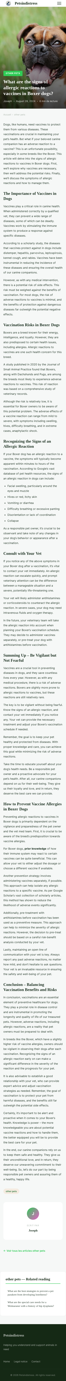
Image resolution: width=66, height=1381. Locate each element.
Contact (35, 1361)
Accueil (7, 114)
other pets (13, 73)
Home (6, 1361)
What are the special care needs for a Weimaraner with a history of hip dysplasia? (31, 1304)
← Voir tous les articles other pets (24, 1250)
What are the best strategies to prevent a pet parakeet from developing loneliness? (30, 1293)
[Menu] (59, 3)
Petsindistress (26, 3)
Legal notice (20, 1361)
